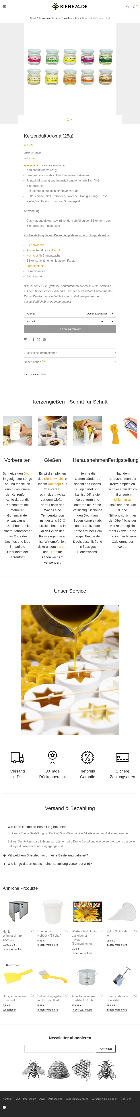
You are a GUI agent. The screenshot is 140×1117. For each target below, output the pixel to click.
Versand (32, 158)
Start (33, 18)
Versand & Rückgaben (104, 1098)
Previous (3, 69)
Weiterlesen (9, 1009)
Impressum (29, 1098)
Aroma (31, 313)
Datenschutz (55, 1098)
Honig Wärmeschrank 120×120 (12, 935)
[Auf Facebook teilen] (33, 340)
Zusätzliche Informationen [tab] (40, 352)
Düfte (53, 552)
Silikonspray (122, 499)
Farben (62, 547)
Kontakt (7, 1098)
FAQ (17, 1098)
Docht (56, 250)
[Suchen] (129, 6)
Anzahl (31, 321)
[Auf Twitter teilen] (38, 340)
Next (136, 69)
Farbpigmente (35, 265)
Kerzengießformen (50, 18)
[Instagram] (4, 1107)
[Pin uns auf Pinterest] (44, 340)
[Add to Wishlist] (27, 339)
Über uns (126, 1098)
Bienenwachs (35, 245)
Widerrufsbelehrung (77, 1098)
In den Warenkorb (70, 329)
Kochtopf (32, 255)
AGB (42, 1098)
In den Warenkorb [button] (13, 948)
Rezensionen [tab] (34, 362)
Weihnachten (71, 18)
